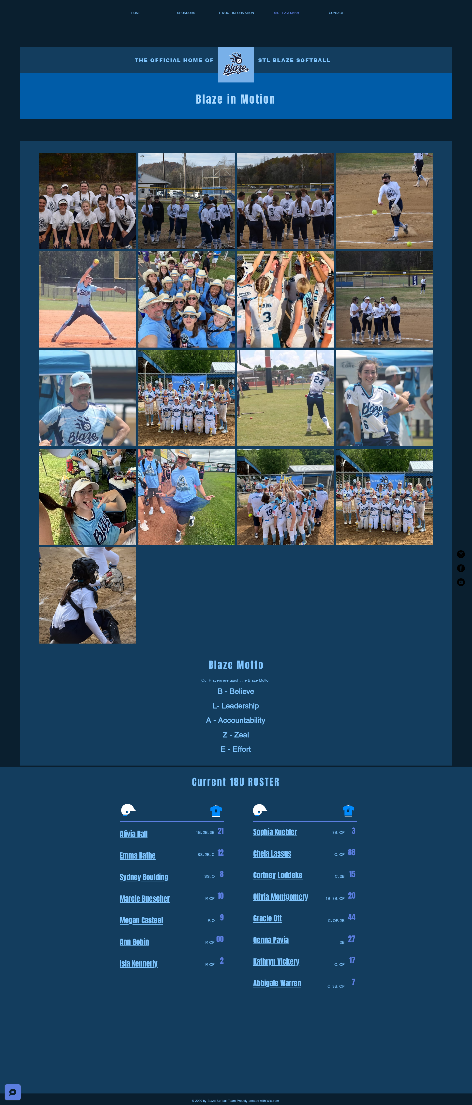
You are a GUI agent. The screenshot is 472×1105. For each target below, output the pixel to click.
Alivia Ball (134, 834)
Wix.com (272, 1101)
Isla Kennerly (139, 963)
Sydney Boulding (144, 877)
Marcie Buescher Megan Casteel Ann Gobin (145, 920)
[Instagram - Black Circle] (461, 554)
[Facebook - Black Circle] (461, 568)
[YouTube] (461, 582)
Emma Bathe (138, 855)
